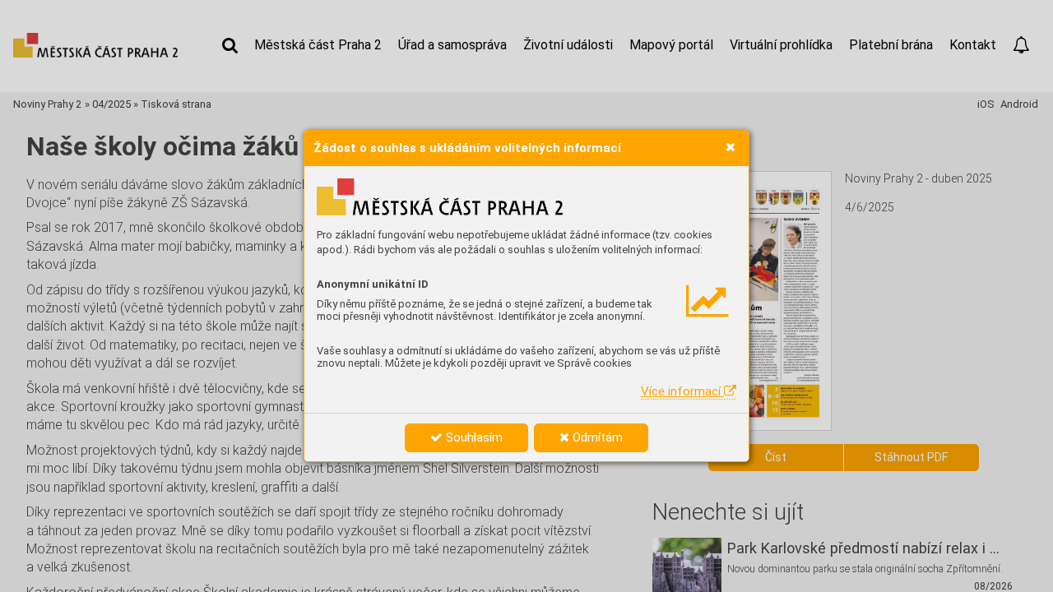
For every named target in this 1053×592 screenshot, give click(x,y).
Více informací (682, 391)
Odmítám (596, 437)
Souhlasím (473, 437)
